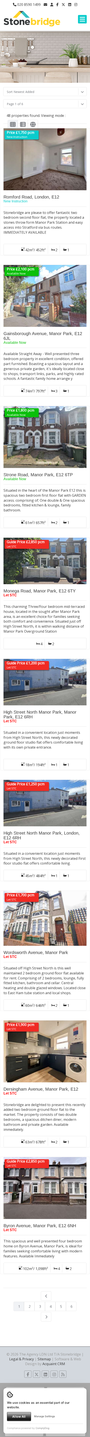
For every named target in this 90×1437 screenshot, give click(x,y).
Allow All (19, 1416)
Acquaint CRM (53, 1363)
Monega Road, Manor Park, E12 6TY (39, 591)
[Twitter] (63, 4)
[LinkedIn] (69, 4)
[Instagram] (75, 4)
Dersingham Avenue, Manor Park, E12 (40, 1089)
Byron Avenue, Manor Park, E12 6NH (39, 1225)
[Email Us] (45, 4)
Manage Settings (44, 1416)
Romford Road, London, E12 (31, 197)
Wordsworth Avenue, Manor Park (35, 952)
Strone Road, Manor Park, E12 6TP (38, 474)
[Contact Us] (51, 4)
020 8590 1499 (28, 4)
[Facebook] (57, 4)
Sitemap (44, 1359)
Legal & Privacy (21, 1359)
